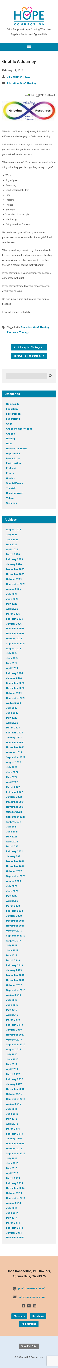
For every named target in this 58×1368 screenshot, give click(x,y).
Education (13, 83)
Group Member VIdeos (19, 428)
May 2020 (11, 896)
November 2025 (15, 574)
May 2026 (11, 544)
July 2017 (11, 1054)
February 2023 (14, 732)
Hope (9, 443)
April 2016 (12, 1123)
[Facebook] (23, 1305)
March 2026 (13, 554)
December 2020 (15, 861)
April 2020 (12, 901)
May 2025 (11, 603)
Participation (13, 463)
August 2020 (13, 881)
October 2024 (14, 638)
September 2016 (15, 1099)
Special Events (14, 483)
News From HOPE (16, 448)
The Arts (11, 488)
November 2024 (15, 633)
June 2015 (12, 1163)
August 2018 (13, 995)
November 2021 (15, 806)
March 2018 (13, 1019)
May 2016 (11, 1118)
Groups (10, 433)
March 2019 (13, 960)
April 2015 (12, 1173)
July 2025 (11, 594)
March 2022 (13, 787)
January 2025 (14, 623)
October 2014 (14, 1193)
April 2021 (12, 841)
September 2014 (15, 1198)
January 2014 (14, 1232)
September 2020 (15, 876)
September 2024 (15, 643)
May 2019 (11, 955)
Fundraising (13, 418)
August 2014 (13, 1203)
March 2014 (13, 1222)
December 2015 (15, 1143)
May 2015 (11, 1168)
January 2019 (14, 970)
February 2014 (14, 1227)
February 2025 (14, 618)
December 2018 (15, 975)
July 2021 (11, 826)
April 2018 (12, 1015)
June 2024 (12, 658)
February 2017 (14, 1079)
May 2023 (11, 717)
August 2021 (13, 821)
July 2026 (11, 534)
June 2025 (12, 599)
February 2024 (14, 673)
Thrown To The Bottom (27, 355)
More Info (19, 1316)
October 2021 (14, 811)
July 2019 (11, 945)
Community (12, 404)
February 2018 (14, 1024)
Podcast (11, 468)
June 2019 (12, 950)
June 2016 (12, 1113)
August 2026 (13, 529)
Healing (31, 83)
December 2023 (15, 683)
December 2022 (15, 742)
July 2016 (11, 1109)
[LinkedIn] (34, 1305)
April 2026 (12, 549)
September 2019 (15, 935)
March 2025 (13, 613)
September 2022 (15, 757)
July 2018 (11, 1000)
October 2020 (14, 871)
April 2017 (12, 1069)
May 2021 (11, 836)
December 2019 (15, 920)
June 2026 (12, 539)
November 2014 (15, 1188)
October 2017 (14, 1039)
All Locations (29, 1324)
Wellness (11, 503)
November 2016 (15, 1089)
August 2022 (13, 762)
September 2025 (15, 584)
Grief (23, 83)
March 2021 (13, 846)
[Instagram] (29, 1305)
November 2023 (15, 688)
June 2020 (12, 891)
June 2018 (12, 1005)
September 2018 (15, 990)
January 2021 (14, 856)
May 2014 (11, 1217)
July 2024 (11, 653)
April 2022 (12, 782)
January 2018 (14, 1029)
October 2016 (14, 1094)
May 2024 (11, 663)
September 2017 (15, 1044)
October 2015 (14, 1148)
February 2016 (14, 1133)
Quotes (10, 478)
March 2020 (13, 905)
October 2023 (14, 693)
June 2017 (12, 1059)
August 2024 (13, 648)
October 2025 (14, 579)
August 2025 (13, 589)
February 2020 (14, 910)
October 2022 (14, 752)
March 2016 (13, 1128)
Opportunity (13, 453)
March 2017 (13, 1074)
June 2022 (12, 772)
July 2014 (11, 1208)
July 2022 (11, 767)
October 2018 (14, 985)
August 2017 (13, 1049)
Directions (38, 1316)
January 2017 (14, 1084)
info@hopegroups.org (32, 1297)
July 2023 (11, 707)
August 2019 (13, 940)
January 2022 (14, 796)
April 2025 (12, 608)
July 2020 (11, 886)
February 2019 (14, 965)
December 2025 (15, 569)
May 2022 (11, 777)
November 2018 (15, 980)
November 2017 (15, 1034)
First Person (13, 413)
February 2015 (14, 1183)
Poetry (10, 473)
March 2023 (13, 727)
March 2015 (13, 1178)
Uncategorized (14, 493)
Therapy (24, 332)
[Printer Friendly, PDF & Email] (40, 95)
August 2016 (13, 1104)
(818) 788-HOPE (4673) (31, 1288)
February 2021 (14, 851)
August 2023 (13, 702)
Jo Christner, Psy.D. (18, 76)
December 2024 (15, 628)
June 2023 (12, 712)
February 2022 (14, 792)
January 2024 (14, 678)
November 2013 (15, 1237)
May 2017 (11, 1064)
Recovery (12, 332)
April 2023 (12, 722)
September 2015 (15, 1153)
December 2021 (15, 801)
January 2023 (14, 737)
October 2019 (14, 930)
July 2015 (11, 1158)
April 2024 (12, 668)
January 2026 (14, 564)
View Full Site (28, 1346)
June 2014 (12, 1212)
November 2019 (15, 925)
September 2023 (15, 698)
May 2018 (11, 1010)
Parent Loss (13, 458)
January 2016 (14, 1138)
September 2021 (15, 816)
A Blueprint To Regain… (30, 347)
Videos (10, 498)
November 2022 (15, 747)
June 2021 (12, 831)
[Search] (50, 376)
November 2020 (15, 866)
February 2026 (14, 559)
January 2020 (14, 915)
